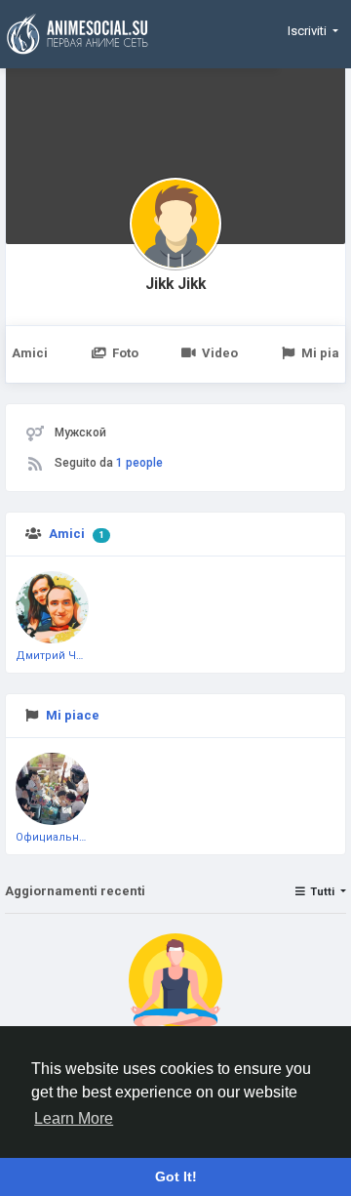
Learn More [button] (73, 1118)
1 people (139, 463)
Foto (125, 353)
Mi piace (72, 715)
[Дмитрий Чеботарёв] (52, 607)
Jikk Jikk (175, 284)
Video (220, 353)
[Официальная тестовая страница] (52, 789)
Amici (67, 533)
